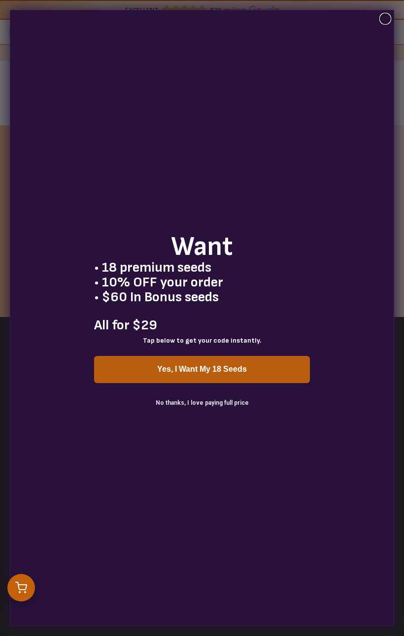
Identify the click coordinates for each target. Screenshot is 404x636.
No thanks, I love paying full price (202, 402)
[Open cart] (21, 587)
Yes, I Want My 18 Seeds (202, 369)
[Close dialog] (385, 19)
